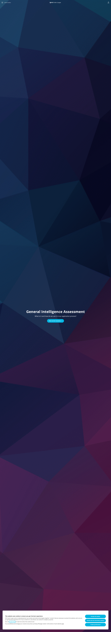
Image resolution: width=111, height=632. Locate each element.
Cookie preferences (95, 624)
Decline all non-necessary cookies (95, 620)
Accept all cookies (95, 616)
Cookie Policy (12, 621)
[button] (108, 2)
